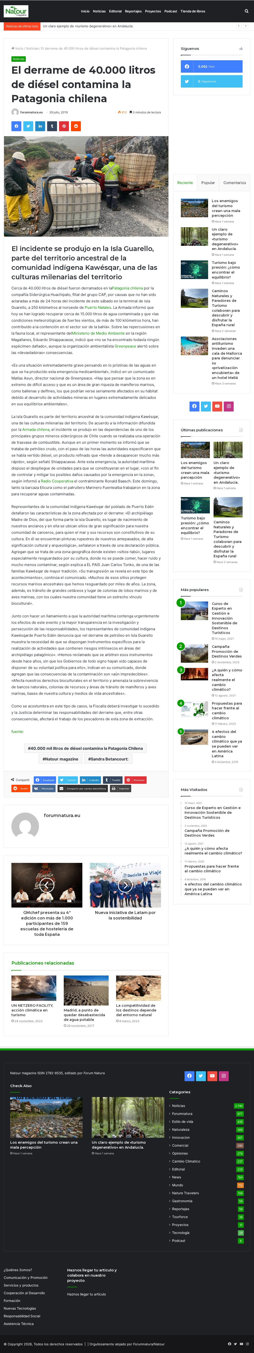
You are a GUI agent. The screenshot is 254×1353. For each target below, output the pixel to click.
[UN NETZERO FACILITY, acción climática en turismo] (33, 988)
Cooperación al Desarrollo (24, 1293)
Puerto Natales (98, 307)
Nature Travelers (185, 1193)
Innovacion (181, 1137)
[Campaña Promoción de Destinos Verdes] (194, 653)
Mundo (177, 1185)
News (176, 1177)
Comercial (180, 1145)
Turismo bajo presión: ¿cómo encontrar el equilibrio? (83, 26)
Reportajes (133, 11)
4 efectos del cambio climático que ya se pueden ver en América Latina (227, 743)
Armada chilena (35, 429)
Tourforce (180, 1217)
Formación (12, 1301)
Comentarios (234, 182)
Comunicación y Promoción (26, 1278)
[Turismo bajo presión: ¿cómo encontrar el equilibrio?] (194, 269)
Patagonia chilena (127, 288)
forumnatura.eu (31, 112)
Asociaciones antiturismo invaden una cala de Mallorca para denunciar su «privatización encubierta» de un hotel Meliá (227, 358)
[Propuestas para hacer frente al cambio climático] (194, 709)
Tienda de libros (193, 11)
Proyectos (153, 11)
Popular (208, 182)
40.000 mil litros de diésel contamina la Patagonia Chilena (87, 748)
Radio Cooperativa (57, 481)
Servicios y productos (21, 1285)
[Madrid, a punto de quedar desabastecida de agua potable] (86, 990)
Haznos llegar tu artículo (86, 1294)
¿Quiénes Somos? (18, 1270)
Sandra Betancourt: (109, 758)
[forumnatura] (16, 11)
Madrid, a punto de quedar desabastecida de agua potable (84, 1015)
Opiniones (180, 1153)
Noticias (99, 11)
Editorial (115, 11)
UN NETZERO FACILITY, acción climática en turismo (32, 1010)
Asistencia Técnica (19, 1324)
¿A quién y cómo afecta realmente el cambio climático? (227, 680)
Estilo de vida (182, 1122)
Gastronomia (182, 1201)
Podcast (170, 11)
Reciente (185, 182)
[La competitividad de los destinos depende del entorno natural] (138, 988)
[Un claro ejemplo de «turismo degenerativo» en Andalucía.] (194, 236)
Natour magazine (61, 758)
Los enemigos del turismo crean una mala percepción (226, 208)
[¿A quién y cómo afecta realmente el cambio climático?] (194, 674)
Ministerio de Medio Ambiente (98, 333)
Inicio (85, 11)
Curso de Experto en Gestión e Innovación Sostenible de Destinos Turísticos (224, 618)
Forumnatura (182, 1114)
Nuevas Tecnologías (20, 1308)
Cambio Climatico (186, 1161)
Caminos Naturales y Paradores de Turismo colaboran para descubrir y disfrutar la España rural (226, 308)
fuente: (17, 731)
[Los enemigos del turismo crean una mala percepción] (194, 208)
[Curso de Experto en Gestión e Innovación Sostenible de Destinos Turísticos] (194, 610)
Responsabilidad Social (22, 1316)
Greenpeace (125, 346)
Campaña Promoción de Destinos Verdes (227, 651)
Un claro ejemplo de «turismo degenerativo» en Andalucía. (225, 239)
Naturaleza (181, 1130)
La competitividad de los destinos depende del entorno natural (136, 1010)
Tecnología (181, 1233)
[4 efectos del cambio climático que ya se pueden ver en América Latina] (194, 737)
